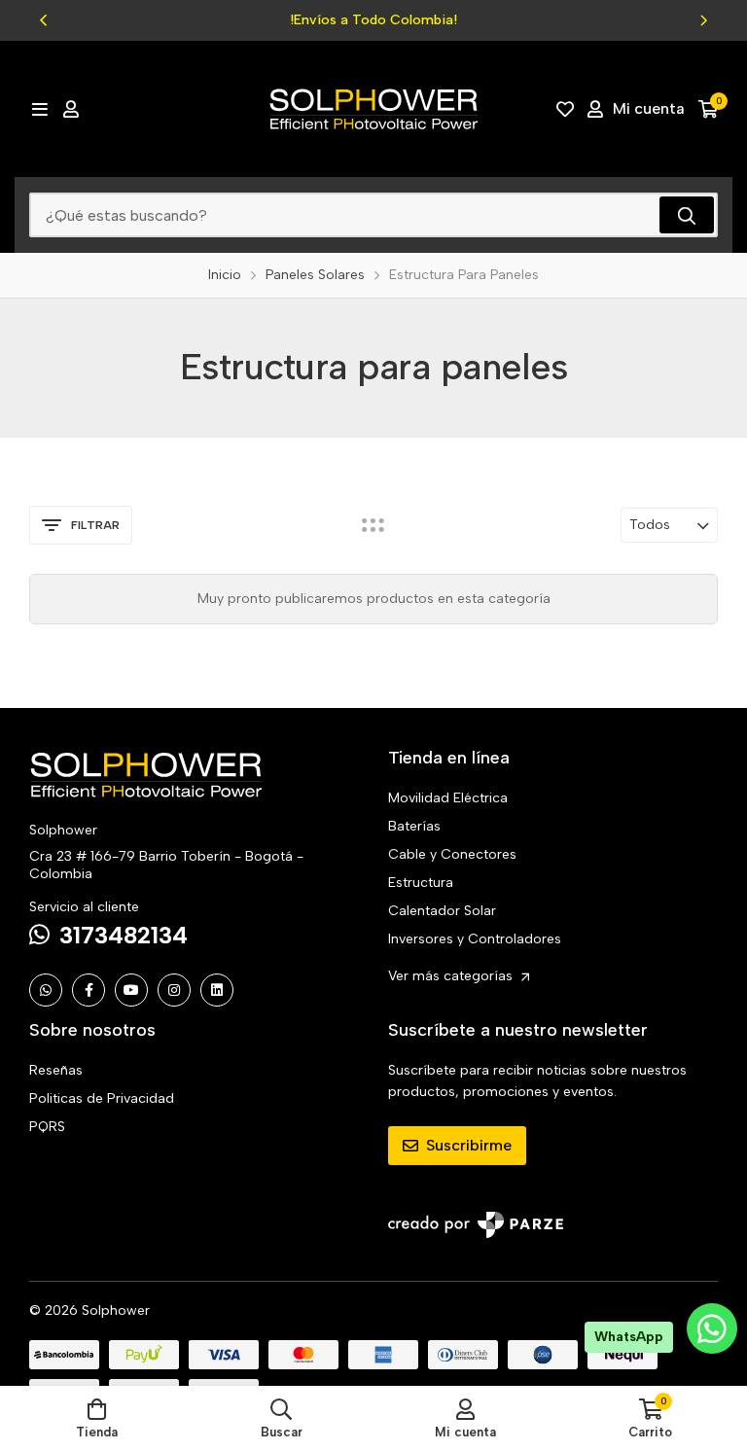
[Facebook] (88, 990)
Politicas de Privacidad (101, 1098)
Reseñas (56, 1070)
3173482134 (123, 935)
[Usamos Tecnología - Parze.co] (475, 1225)
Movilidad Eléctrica (448, 798)
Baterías (414, 826)
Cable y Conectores (452, 854)
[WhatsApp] (45, 990)
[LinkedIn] (216, 990)
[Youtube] (131, 990)
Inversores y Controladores (474, 939)
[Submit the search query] (686, 214)
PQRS (47, 1126)
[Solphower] (373, 109)
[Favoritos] (565, 109)
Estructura (420, 882)
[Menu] (39, 109)
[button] (43, 20)
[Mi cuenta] (71, 109)
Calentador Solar (442, 910)
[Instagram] (174, 990)
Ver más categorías (452, 976)
